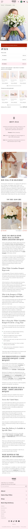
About (3, 491)
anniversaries (18, 375)
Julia (14, 5)
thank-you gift (21, 369)
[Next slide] (25, 22)
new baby (10, 378)
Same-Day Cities (6, 495)
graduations (5, 367)
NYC (8, 434)
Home (2, 5)
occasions (20, 365)
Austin (21, 434)
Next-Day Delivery (7, 503)
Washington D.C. (11, 436)
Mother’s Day (22, 378)
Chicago (11, 434)
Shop (3, 499)
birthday (14, 369)
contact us (15, 470)
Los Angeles (16, 434)
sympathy (7, 375)
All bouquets (8, 5)
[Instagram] (25, 486)
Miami (3, 436)
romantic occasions (7, 376)
